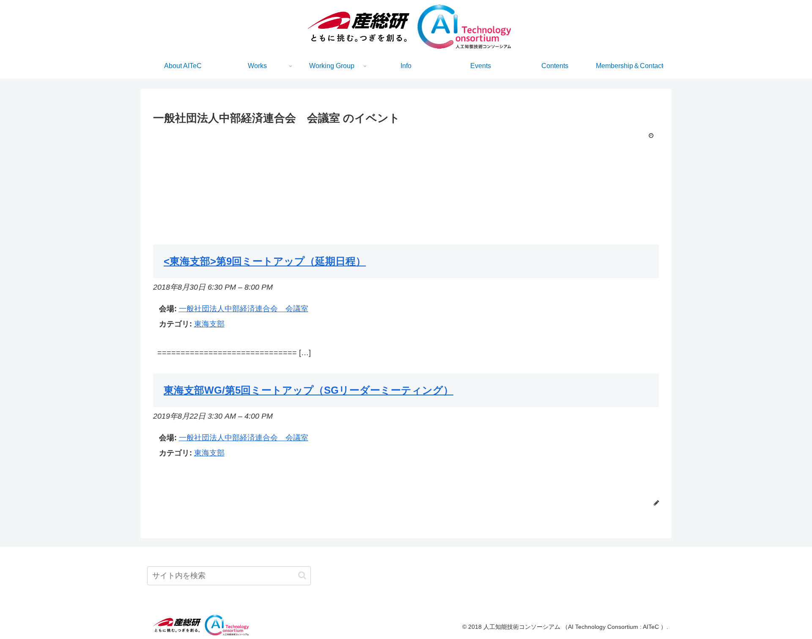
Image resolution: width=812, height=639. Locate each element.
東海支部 (209, 324)
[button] (302, 575)
